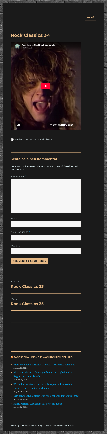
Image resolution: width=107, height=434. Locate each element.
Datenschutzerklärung (31, 426)
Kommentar (18, 176)
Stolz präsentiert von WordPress (59, 426)
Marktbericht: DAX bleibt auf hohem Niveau (38, 403)
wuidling (19, 139)
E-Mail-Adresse (20, 232)
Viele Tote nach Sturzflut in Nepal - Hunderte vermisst (44, 364)
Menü (90, 17)
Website (15, 246)
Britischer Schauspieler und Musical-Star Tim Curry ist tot (46, 395)
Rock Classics (46, 139)
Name (15, 218)
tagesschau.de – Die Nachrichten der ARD (43, 357)
